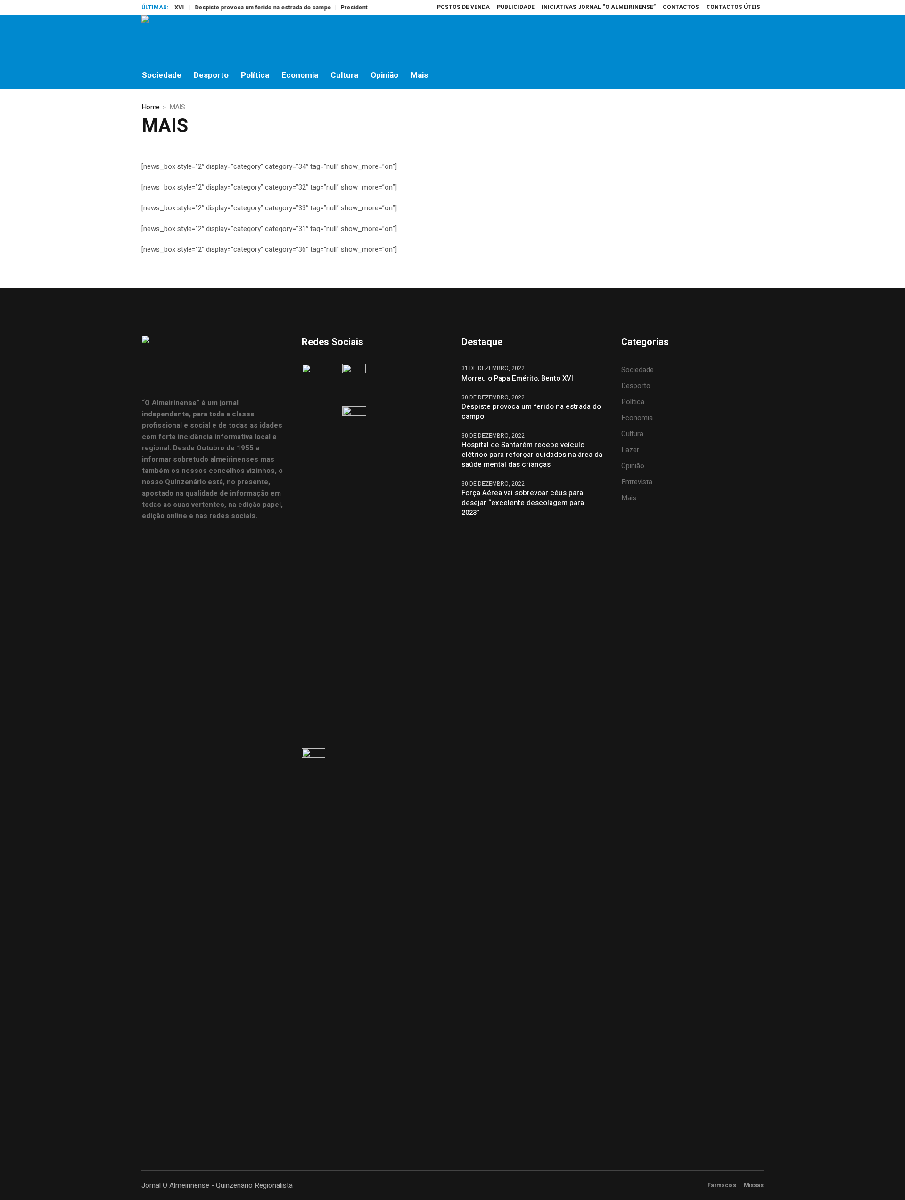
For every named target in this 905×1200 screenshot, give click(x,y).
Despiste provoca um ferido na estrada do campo (246, 7)
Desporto (635, 386)
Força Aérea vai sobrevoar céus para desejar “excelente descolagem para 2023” (522, 503)
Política (632, 402)
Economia (637, 418)
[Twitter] (736, 39)
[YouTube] (755, 39)
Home (150, 107)
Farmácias (722, 1185)
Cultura (632, 434)
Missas (754, 1185)
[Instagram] (716, 39)
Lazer (630, 450)
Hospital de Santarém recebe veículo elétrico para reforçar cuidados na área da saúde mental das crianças (531, 455)
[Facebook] (696, 39)
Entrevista (636, 482)
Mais (628, 498)
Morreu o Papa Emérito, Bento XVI (518, 378)
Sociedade (637, 369)
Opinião (632, 466)
